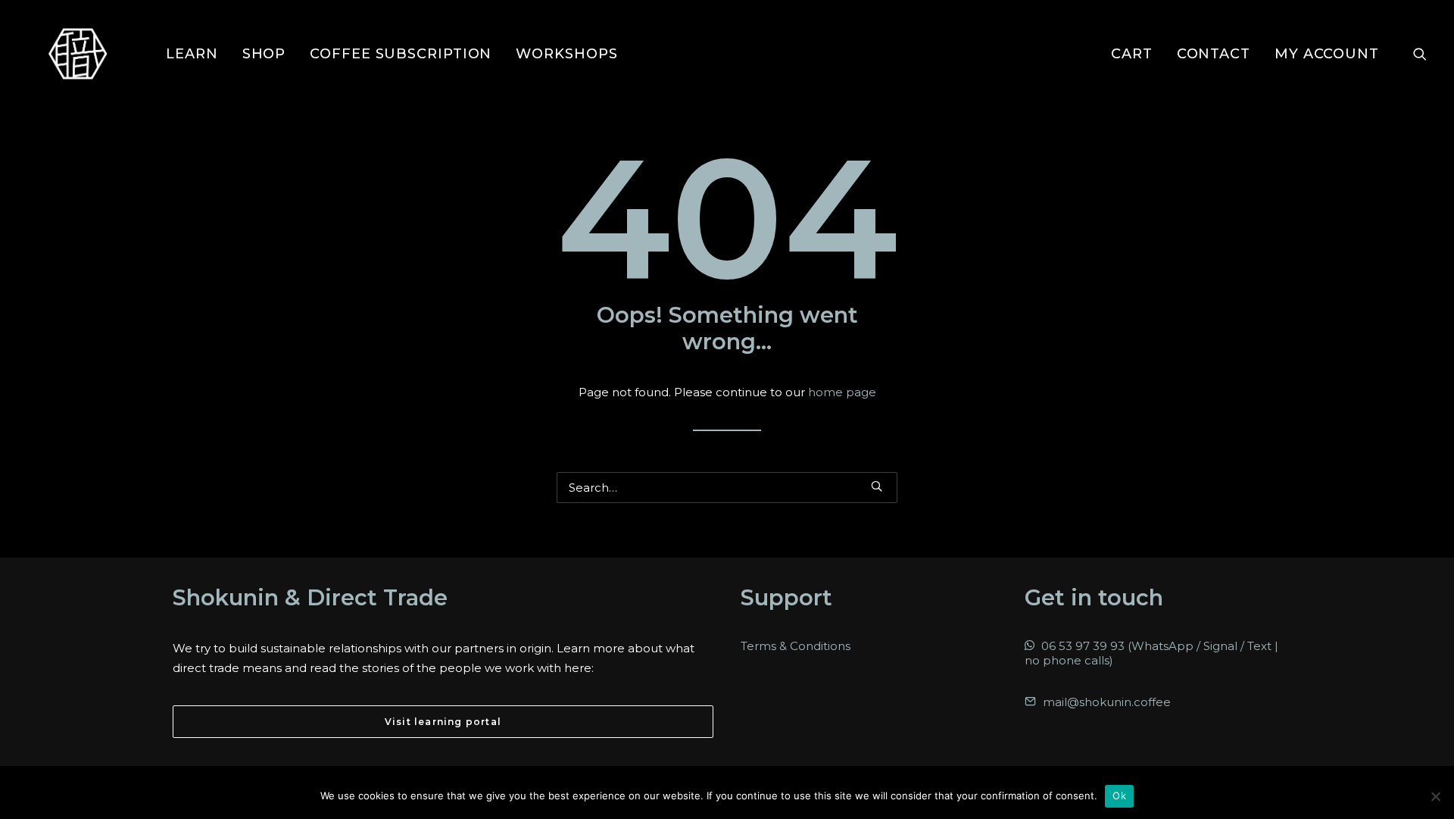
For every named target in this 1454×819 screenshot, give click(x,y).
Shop (264, 53)
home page (842, 392)
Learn (192, 53)
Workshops (566, 53)
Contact (1213, 53)
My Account (1327, 53)
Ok (1119, 795)
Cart (1132, 53)
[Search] (727, 487)
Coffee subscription (400, 53)
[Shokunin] (77, 53)
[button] (1420, 54)
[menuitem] (192, 54)
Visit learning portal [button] (443, 721)
